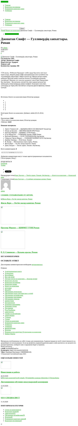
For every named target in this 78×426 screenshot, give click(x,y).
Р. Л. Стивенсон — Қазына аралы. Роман (19, 252)
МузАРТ (8, 290)
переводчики (9, 301)
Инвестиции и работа (10, 372)
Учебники (8, 11)
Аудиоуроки (9, 273)
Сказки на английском (12, 314)
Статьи (7, 319)
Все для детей (9, 277)
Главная (7, 5)
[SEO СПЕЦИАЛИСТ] (6, 394)
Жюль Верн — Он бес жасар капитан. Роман (21, 203)
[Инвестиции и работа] (6, 368)
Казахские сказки (11, 284)
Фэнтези (8, 330)
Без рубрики (9, 275)
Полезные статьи (11, 306)
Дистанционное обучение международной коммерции (24, 382)
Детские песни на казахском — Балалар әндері (21, 279)
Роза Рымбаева (10, 310)
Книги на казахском (12, 34)
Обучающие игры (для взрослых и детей (19, 293)
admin (5, 48)
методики (8, 288)
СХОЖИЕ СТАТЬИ (8, 195)
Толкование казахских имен (14, 9)
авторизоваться (37, 264)
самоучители (9, 312)
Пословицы (9, 308)
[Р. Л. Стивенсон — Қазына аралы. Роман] (13, 248)
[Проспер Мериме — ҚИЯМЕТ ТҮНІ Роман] (13, 224)
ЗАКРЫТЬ (4, 2)
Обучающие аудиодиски (13, 292)
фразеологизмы (10, 328)
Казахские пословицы (12, 7)
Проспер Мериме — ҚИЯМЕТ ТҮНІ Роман (20, 228)
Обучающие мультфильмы (14, 295)
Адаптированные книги (13, 271)
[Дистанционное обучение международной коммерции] (30, 378)
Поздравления (10, 303)
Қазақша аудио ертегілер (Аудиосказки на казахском (23, 332)
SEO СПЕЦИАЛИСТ (10, 398)
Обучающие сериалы (12, 299)
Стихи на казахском (12, 321)
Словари (8, 317)
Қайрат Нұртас (10, 334)
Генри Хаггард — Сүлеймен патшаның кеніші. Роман (32, 179)
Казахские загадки (11, 281)
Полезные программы (12, 304)
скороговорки (9, 315)
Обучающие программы (13, 297)
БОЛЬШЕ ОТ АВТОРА (24, 195)
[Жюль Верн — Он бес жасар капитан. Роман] (16, 199)
